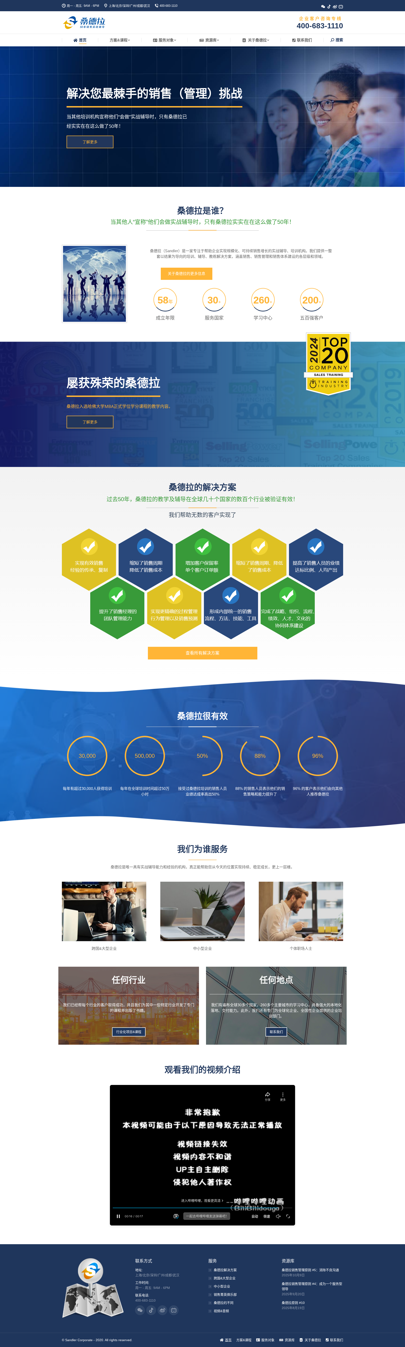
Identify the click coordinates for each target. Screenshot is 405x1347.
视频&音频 (221, 1311)
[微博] (336, 8)
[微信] (325, 8)
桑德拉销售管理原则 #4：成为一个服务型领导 (312, 1286)
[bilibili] (342, 8)
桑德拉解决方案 (225, 1270)
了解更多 (90, 141)
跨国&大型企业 (225, 1278)
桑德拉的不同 (223, 1303)
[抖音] (330, 8)
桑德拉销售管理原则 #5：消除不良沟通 (310, 1270)
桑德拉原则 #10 (293, 1303)
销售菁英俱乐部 (225, 1294)
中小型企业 (222, 1286)
